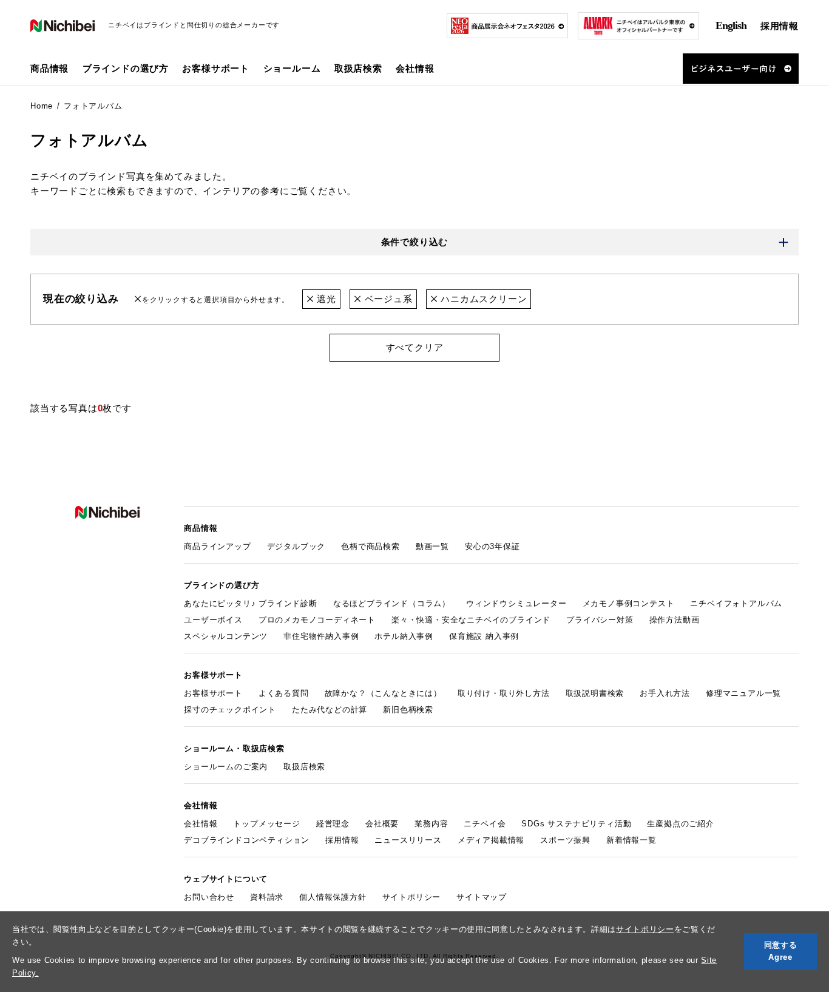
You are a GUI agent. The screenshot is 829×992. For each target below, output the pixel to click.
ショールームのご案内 (226, 766)
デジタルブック (296, 546)
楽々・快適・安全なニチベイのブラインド (470, 619)
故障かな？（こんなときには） (383, 693)
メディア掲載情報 (491, 840)
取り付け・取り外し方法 (504, 693)
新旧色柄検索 (408, 709)
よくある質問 (284, 693)
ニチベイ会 (485, 823)
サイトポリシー (645, 929)
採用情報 (779, 26)
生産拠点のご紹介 (680, 823)
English (731, 25)
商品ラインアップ (217, 546)
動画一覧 (432, 546)
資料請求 (266, 897)
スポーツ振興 (565, 840)
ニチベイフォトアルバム (736, 603)
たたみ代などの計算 (329, 709)
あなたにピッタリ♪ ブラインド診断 (250, 603)
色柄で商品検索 (370, 546)
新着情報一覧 (631, 840)
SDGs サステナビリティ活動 (576, 823)
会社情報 (200, 823)
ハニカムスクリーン (482, 299)
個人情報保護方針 (332, 897)
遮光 (325, 299)
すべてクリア (415, 347)
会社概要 (382, 823)
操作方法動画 (674, 619)
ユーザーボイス (213, 619)
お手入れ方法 (665, 693)
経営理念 (333, 823)
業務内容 (431, 823)
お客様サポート (213, 693)
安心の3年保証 (492, 546)
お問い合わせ (209, 897)
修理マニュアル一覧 (743, 693)
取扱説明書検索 (595, 693)
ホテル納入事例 (403, 636)
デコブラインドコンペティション (247, 840)
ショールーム (292, 68)
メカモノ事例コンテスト (629, 603)
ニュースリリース (407, 840)
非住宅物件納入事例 (321, 636)
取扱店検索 (358, 68)
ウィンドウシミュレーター (516, 603)
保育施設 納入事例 (484, 636)
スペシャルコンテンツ (226, 636)
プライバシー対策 (599, 619)
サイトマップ (481, 897)
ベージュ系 (387, 299)
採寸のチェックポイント (230, 709)
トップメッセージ (266, 823)
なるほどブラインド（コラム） (391, 603)
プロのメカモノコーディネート (317, 619)
